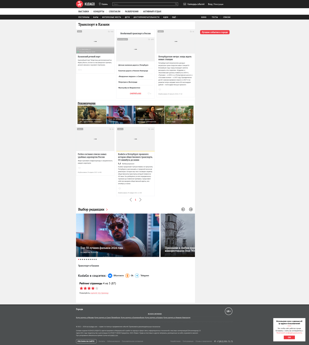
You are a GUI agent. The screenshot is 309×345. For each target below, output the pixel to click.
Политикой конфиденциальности (289, 333)
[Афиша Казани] (85, 4)
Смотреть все (135, 93)
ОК (289, 337)
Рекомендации (86, 103)
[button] (183, 209)
